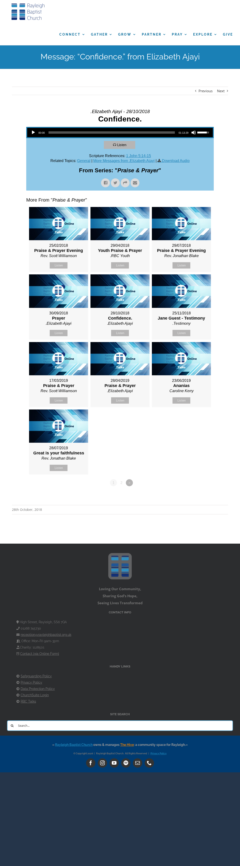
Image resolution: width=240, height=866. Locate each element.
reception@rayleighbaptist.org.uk (46, 635)
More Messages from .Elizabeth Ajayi (124, 161)
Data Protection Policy (38, 689)
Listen (121, 145)
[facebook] (90, 763)
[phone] (149, 763)
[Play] (33, 132)
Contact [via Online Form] (39, 654)
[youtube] (114, 763)
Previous (206, 90)
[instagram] (102, 763)
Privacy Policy (31, 682)
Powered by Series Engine (196, 495)
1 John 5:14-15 (138, 156)
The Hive (127, 745)
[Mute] (193, 132)
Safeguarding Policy (36, 676)
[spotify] (126, 763)
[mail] (137, 763)
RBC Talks (28, 701)
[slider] (112, 132)
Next (221, 90)
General (83, 161)
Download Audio (176, 161)
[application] (120, 132)
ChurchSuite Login (35, 695)
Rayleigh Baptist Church (74, 745)
